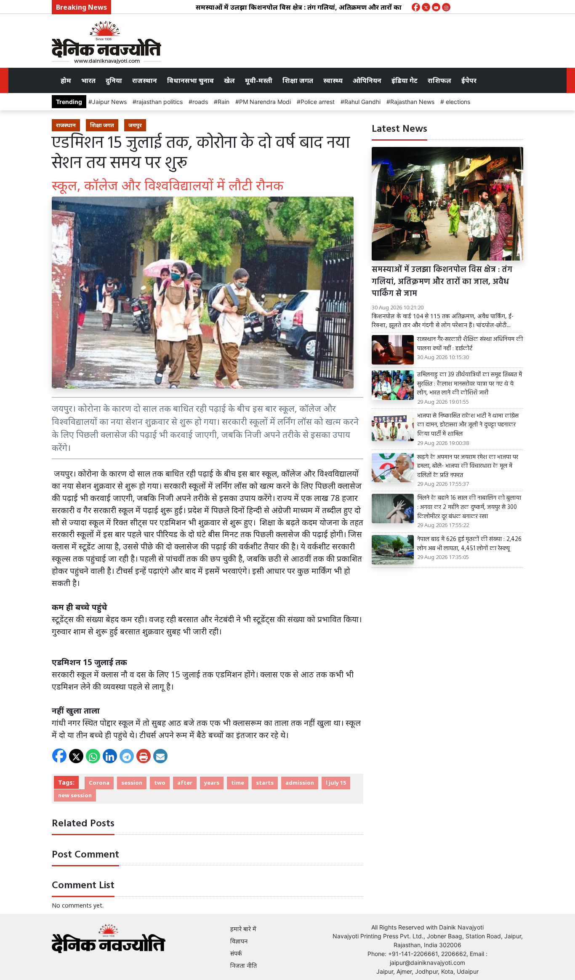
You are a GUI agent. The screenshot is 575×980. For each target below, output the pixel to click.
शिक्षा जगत (297, 80)
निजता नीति (243, 965)
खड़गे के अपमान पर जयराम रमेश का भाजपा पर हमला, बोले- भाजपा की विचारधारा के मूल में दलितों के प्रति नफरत (467, 466)
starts (265, 782)
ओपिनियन (367, 80)
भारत (88, 80)
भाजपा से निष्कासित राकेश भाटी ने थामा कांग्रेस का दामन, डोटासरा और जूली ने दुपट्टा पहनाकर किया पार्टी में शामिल (468, 425)
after (184, 782)
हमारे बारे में (243, 928)
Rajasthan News (412, 101)
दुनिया (114, 80)
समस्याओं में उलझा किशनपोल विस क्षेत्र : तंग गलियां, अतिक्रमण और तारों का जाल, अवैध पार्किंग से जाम (313, 7)
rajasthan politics (159, 101)
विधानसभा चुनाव (190, 80)
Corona (99, 782)
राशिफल (439, 80)
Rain (223, 101)
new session (75, 795)
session (131, 782)
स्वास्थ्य (333, 80)
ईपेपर (469, 80)
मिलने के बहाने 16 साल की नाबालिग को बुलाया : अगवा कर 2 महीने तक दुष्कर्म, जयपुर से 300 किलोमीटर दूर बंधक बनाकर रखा (469, 507)
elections (457, 101)
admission (299, 782)
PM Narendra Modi (265, 101)
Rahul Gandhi (362, 101)
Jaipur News (109, 101)
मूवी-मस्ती (258, 80)
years (211, 782)
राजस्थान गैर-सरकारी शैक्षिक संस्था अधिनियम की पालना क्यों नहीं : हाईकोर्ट (470, 344)
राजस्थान (144, 80)
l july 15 (336, 782)
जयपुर (135, 125)
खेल (229, 80)
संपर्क (236, 953)
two (159, 782)
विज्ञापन (239, 941)
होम (66, 80)
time (237, 782)
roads (200, 101)
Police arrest (318, 101)
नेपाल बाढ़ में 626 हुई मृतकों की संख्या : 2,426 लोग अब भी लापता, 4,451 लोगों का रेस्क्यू (469, 544)
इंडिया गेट (404, 80)
